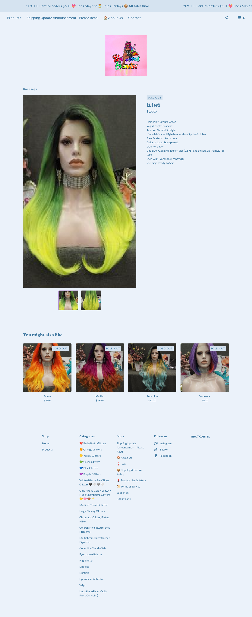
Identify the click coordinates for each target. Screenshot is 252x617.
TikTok (164, 449)
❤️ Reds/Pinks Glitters (92, 443)
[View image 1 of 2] (68, 300)
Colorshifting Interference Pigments (94, 529)
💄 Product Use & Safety (131, 480)
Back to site (124, 498)
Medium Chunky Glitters (93, 505)
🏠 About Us (113, 18)
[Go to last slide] (28, 191)
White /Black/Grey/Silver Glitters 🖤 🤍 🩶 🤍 (94, 482)
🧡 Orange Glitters (90, 449)
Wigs (34, 88)
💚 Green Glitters (89, 461)
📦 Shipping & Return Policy (129, 472)
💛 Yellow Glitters (90, 455)
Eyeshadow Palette (90, 554)
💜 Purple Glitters (90, 474)
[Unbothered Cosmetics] (126, 55)
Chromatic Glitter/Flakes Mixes (94, 519)
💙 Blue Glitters (88, 468)
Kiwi (26, 88)
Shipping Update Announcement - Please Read (62, 18)
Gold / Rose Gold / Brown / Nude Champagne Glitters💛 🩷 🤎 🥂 (95, 494)
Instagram (166, 443)
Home (45, 443)
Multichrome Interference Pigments (94, 540)
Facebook (166, 455)
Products (14, 18)
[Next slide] (131, 191)
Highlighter (86, 560)
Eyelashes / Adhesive (91, 579)
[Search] (227, 18)
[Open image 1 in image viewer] (79, 191)
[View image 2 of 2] (91, 300)
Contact (134, 18)
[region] (126, 6)
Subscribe (123, 492)
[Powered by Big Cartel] (200, 436)
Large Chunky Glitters (92, 511)
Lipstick (84, 572)
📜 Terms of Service (128, 486)
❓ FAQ (121, 463)
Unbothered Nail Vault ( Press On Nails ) (93, 593)
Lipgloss (84, 566)
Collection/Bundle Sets (92, 548)
